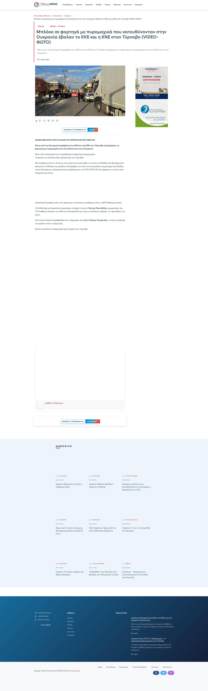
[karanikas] (151, 83)
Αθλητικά (117, 5)
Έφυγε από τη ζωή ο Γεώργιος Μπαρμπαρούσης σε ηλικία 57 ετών (69, 531)
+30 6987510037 (43, 616)
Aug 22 (136, 633)
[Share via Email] (53, 120)
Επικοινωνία (167, 667)
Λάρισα (67, 16)
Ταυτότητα (154, 667)
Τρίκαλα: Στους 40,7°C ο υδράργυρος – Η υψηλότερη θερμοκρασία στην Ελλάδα (148, 640)
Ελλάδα (99, 5)
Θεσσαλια (57, 16)
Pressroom (58, 403)
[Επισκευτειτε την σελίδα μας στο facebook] (156, 673)
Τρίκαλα (79, 5)
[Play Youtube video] (80, 372)
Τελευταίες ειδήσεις (42, 16)
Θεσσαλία (89, 5)
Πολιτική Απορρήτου (139, 667)
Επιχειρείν (138, 5)
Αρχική (100, 667)
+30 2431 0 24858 (43, 620)
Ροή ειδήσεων (110, 667)
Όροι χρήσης (123, 667)
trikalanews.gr (75, 671)
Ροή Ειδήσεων (68, 5)
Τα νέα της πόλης (131, 476)
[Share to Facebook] (40, 120)
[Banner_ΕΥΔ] (80, 188)
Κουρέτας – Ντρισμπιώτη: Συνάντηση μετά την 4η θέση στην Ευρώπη (135, 575)
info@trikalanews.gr (44, 613)
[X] (163, 673)
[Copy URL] (57, 120)
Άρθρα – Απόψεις (57, 26)
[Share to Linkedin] (48, 120)
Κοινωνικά (128, 5)
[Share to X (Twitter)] (44, 120)
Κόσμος (107, 5)
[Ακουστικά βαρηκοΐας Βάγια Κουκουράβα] (151, 113)
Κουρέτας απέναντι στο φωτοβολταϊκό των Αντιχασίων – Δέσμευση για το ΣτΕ (137, 487)
